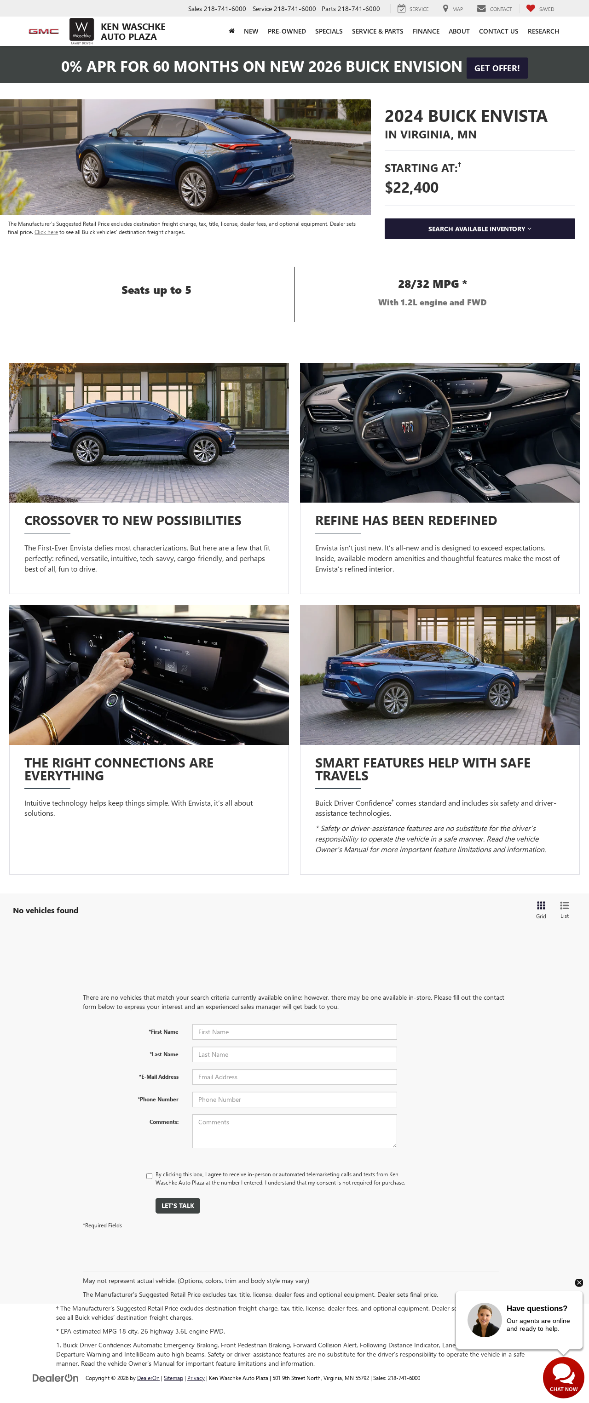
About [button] (459, 31)
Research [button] (543, 31)
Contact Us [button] (499, 31)
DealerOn (148, 1377)
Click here (46, 231)
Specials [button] (329, 31)
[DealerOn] (55, 1377)
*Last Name (164, 1054)
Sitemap (173, 1377)
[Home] (231, 31)
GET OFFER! (497, 68)
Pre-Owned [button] (287, 31)
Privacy (196, 1377)
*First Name (164, 1031)
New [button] (251, 31)
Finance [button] (426, 31)
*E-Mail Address (159, 1076)
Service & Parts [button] (378, 31)
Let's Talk (178, 1205)
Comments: (164, 1121)
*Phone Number (158, 1099)
